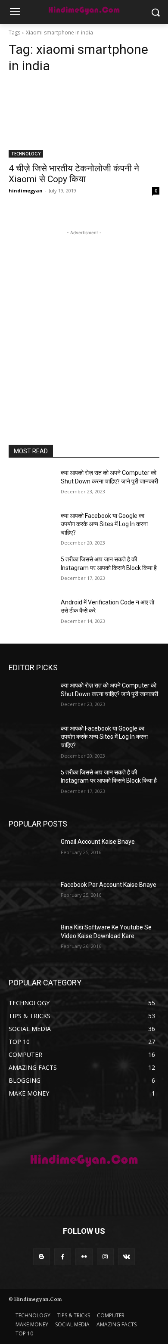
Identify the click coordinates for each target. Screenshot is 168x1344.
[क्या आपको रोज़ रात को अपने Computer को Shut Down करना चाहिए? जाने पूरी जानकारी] (31, 485)
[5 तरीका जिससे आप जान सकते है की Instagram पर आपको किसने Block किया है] (31, 571)
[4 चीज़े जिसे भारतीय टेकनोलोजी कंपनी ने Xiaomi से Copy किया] (84, 120)
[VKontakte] (126, 1256)
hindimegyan (26, 190)
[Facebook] (62, 1256)
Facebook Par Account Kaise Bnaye (108, 884)
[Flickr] (83, 1256)
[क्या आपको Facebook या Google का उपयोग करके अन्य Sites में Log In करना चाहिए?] (31, 528)
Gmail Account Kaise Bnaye (98, 841)
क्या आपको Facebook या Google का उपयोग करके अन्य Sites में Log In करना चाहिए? (104, 524)
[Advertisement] (84, 321)
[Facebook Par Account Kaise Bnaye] (31, 897)
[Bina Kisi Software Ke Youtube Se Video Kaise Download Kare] (31, 939)
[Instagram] (105, 1256)
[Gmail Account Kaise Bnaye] (31, 854)
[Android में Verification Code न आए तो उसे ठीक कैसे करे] (31, 614)
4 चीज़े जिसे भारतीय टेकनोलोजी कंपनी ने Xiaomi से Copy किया (74, 173)
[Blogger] (41, 1256)
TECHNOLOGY (25, 154)
